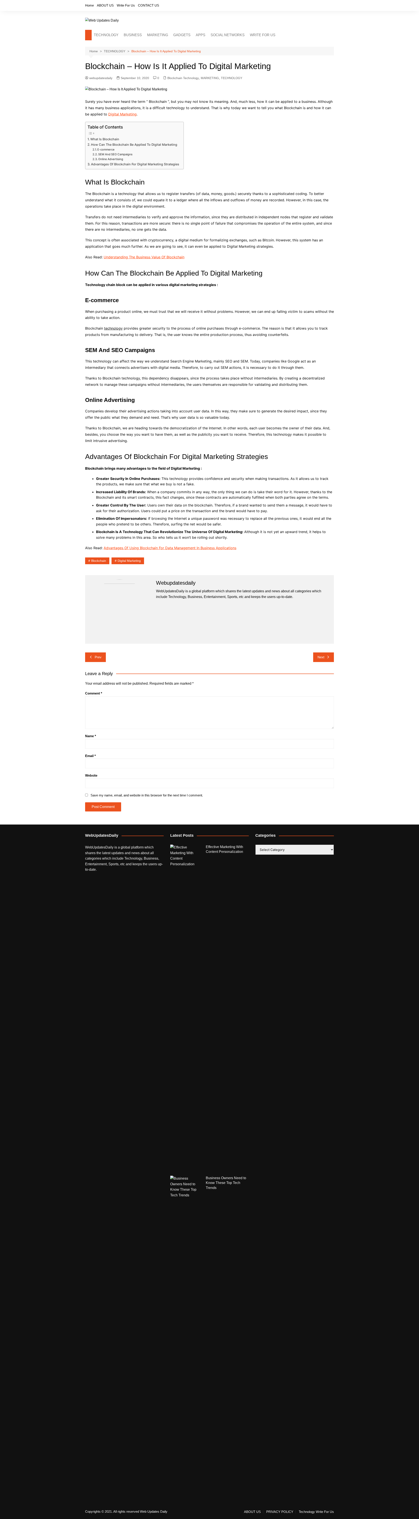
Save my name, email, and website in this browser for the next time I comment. (147, 795)
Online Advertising (110, 159)
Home (89, 5)
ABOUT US (105, 5)
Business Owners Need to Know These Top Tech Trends (226, 1183)
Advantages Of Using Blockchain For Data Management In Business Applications (170, 548)
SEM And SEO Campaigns (115, 154)
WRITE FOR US (262, 35)
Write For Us (126, 5)
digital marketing (129, 560)
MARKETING (157, 35)
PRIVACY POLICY (279, 1512)
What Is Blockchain (104, 139)
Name (90, 736)
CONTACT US (148, 5)
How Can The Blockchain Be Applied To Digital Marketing (134, 144)
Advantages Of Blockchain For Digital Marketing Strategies (135, 164)
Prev (98, 657)
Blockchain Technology (183, 78)
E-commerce (106, 149)
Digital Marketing (122, 114)
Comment (93, 693)
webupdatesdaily (100, 78)
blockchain (98, 560)
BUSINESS (133, 35)
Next (321, 657)
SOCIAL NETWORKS (228, 35)
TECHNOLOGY (106, 35)
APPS (200, 35)
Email (90, 756)
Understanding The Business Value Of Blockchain (144, 257)
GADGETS (182, 35)
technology (113, 328)
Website (91, 775)
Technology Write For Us (316, 1512)
